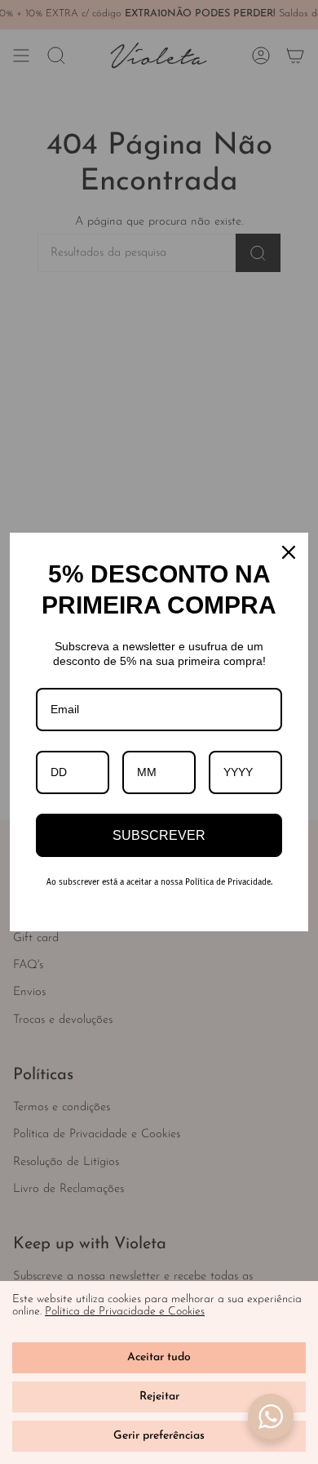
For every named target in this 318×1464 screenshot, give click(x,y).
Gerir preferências (159, 1436)
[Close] (288, 552)
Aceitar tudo (159, 1357)
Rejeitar (159, 1396)
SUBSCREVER (159, 835)
